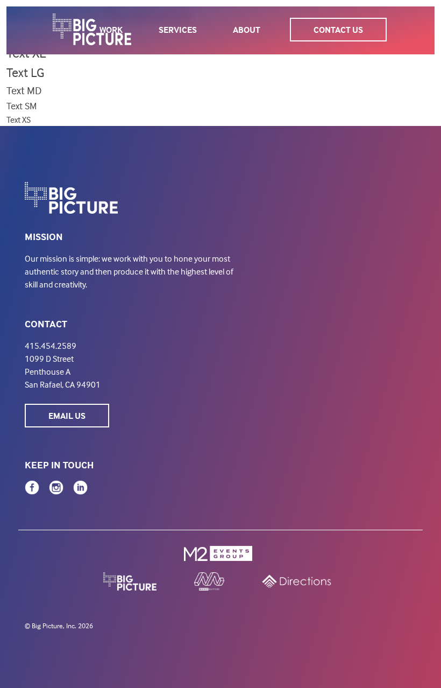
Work (111, 29)
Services (178, 29)
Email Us (67, 415)
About (246, 29)
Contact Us (338, 29)
